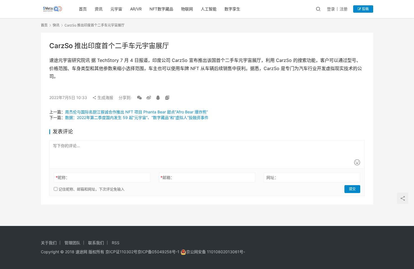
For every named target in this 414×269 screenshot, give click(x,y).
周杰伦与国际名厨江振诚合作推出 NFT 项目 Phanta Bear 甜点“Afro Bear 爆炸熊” (136, 111)
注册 (344, 8)
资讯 (99, 8)
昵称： (63, 177)
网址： (272, 177)
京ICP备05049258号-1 (159, 251)
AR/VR (136, 8)
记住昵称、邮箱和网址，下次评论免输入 (90, 189)
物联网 (187, 8)
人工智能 (209, 8)
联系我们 (96, 242)
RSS (115, 242)
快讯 (56, 25)
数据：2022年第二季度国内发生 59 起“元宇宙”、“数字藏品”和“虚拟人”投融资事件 (136, 117)
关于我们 (49, 242)
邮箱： (167, 177)
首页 (83, 8)
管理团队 (72, 242)
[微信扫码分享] (139, 98)
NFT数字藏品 (161, 8)
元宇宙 (116, 8)
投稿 (365, 9)
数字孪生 (232, 8)
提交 (352, 189)
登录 (331, 8)
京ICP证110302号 (121, 251)
